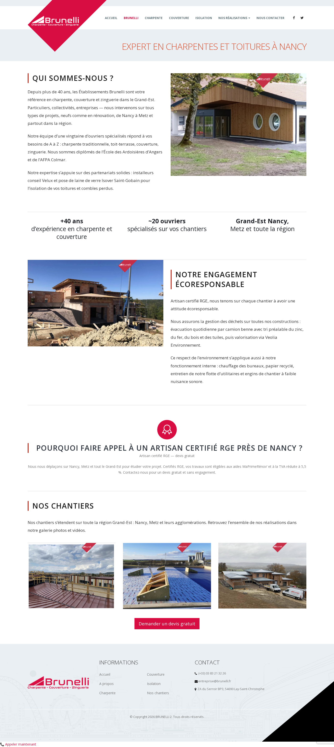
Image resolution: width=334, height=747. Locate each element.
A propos (106, 683)
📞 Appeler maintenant (18, 744)
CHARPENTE (154, 18)
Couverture (156, 674)
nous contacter (270, 18)
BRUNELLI (131, 18)
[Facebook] (294, 17)
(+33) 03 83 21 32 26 (212, 673)
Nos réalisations (232, 18)
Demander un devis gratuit (167, 624)
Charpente (107, 693)
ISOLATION (203, 18)
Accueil (111, 18)
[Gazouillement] (302, 17)
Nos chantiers (158, 693)
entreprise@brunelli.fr (214, 681)
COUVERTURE (179, 18)
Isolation (154, 683)
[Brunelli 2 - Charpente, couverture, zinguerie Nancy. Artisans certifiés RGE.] (67, 26)
